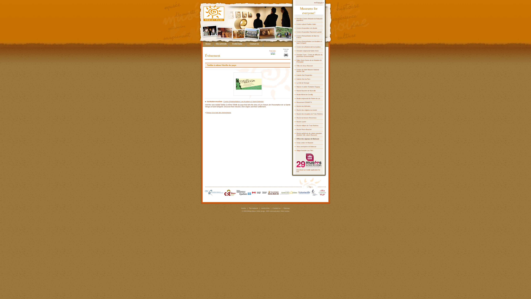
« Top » (310, 186)
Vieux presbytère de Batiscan (306, 146)
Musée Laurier (301, 122)
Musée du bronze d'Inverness (306, 118)
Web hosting (285, 211)
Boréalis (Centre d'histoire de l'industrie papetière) (309, 19)
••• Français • (319, 3)
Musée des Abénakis (303, 106)
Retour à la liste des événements (218, 113)
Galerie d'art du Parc (303, 79)
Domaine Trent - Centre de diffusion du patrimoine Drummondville (309, 55)
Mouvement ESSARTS (304, 102)
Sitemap (286, 208)
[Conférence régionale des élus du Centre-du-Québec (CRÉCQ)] (214, 196)
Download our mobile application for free (308, 170)
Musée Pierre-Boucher (304, 129)
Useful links (265, 208)
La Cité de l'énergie (302, 83)
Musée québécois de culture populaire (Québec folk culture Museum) (309, 134)
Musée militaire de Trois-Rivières (307, 125)
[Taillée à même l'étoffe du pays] (247, 95)
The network (253, 208)
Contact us (277, 208)
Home (243, 208)
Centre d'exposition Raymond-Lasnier (309, 32)
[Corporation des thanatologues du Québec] (314, 196)
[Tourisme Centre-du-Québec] (289, 196)
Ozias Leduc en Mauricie (304, 143)
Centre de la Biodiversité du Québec (308, 47)
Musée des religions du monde (306, 110)
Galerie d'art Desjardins (304, 75)
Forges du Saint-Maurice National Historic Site (307, 70)
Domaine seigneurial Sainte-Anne (307, 51)
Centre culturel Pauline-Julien (306, 24)
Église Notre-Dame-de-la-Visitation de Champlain (309, 61)
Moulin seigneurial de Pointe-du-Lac (308, 98)
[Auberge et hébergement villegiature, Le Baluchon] (322, 196)
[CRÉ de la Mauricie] (230, 196)
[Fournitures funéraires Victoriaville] (304, 196)
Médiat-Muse (251, 211)
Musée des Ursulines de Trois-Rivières (309, 114)
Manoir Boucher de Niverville (306, 90)
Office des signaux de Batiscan (307, 139)
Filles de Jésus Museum (304, 66)
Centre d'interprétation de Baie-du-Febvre (307, 36)
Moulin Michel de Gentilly (304, 94)
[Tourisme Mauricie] (273, 196)
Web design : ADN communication (268, 211)
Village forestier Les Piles (304, 150)
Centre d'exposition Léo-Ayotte (306, 28)
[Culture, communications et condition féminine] (243, 196)
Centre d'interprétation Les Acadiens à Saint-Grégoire (309, 42)
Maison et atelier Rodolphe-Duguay (308, 87)
